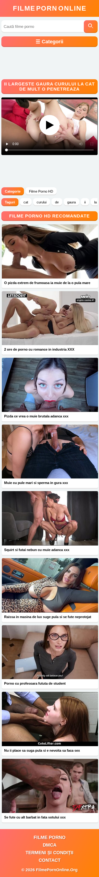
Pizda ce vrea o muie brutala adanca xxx (36, 416)
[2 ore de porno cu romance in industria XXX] (50, 318)
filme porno (50, 837)
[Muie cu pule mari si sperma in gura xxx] (50, 451)
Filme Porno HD (41, 191)
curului (42, 202)
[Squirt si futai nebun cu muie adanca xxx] (50, 518)
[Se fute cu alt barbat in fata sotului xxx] (50, 786)
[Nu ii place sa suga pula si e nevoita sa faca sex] (50, 719)
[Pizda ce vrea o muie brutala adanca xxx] (50, 385)
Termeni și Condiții (49, 852)
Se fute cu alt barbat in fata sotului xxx (35, 817)
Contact (50, 860)
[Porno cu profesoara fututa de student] (50, 652)
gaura (71, 202)
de (57, 202)
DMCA (49, 845)
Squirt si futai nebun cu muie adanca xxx (36, 550)
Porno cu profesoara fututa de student (35, 683)
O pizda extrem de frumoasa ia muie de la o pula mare (47, 283)
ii (85, 202)
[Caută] (91, 26)
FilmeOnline (49, 8)
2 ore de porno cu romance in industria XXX (39, 349)
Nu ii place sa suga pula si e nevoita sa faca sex (42, 750)
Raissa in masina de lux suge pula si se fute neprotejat (47, 617)
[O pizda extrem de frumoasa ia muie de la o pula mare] (50, 251)
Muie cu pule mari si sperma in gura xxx (36, 483)
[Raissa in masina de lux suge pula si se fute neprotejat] (50, 585)
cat (25, 202)
